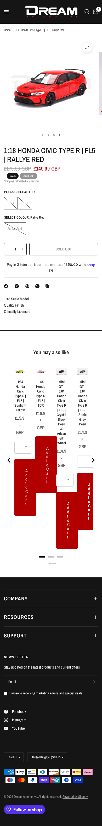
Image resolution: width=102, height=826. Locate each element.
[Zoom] (87, 47)
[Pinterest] (28, 286)
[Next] (59, 135)
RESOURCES (19, 616)
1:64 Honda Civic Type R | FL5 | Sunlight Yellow (20, 395)
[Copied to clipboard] (48, 286)
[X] (18, 286)
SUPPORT (15, 635)
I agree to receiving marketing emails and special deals (45, 693)
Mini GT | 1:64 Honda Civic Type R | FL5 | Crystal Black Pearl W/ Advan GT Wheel (61, 412)
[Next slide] (93, 460)
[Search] (87, 12)
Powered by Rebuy (51, 563)
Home (7, 30)
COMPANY (16, 598)
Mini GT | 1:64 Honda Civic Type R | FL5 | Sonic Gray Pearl (82, 402)
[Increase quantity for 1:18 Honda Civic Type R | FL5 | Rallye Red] (22, 249)
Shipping (9, 181)
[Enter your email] (93, 682)
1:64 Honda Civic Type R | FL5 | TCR (40, 393)
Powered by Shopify (75, 796)
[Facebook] (7, 286)
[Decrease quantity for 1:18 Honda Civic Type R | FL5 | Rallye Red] (8, 249)
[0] (94, 12)
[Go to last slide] (9, 460)
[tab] (42, 557)
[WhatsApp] (38, 286)
